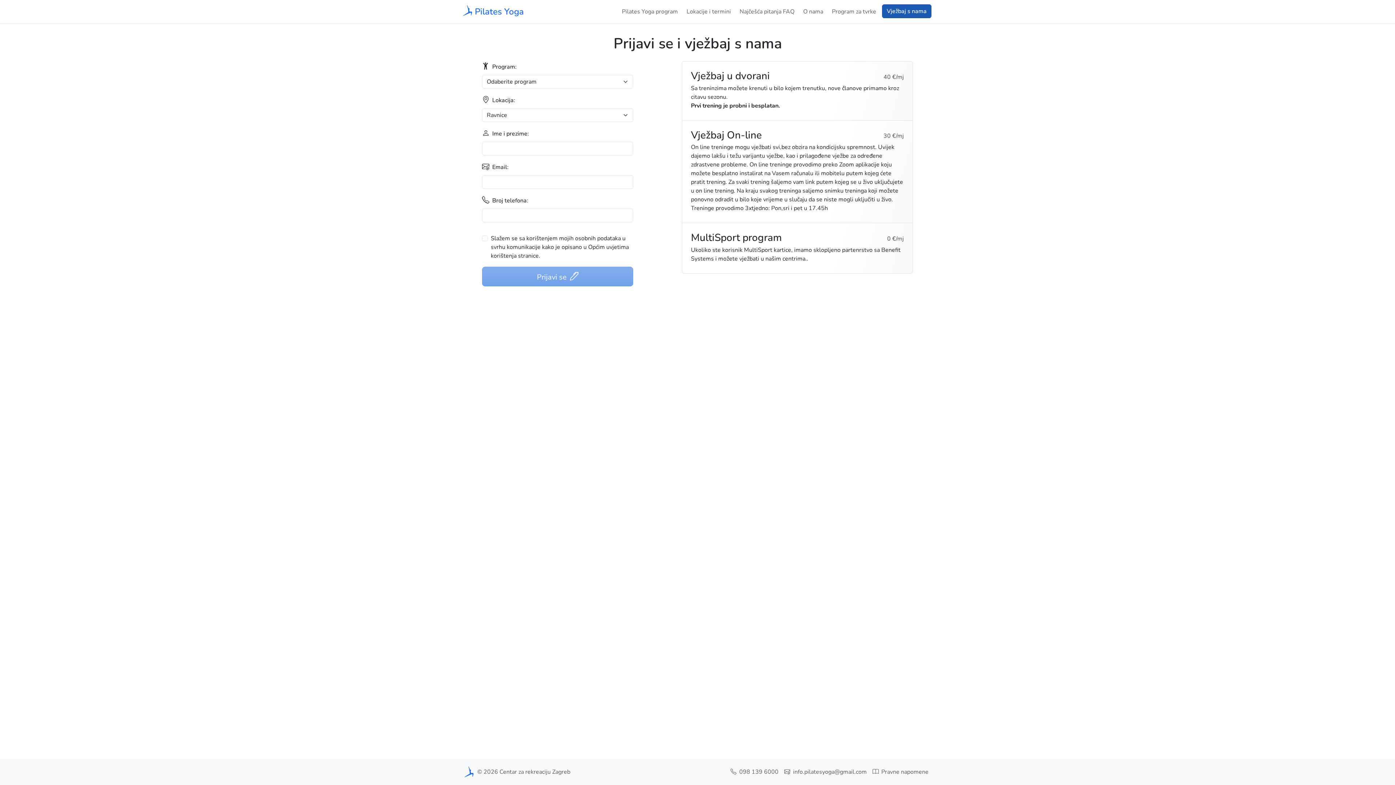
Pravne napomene (904, 772)
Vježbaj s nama (907, 11)
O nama (813, 12)
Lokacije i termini (709, 12)
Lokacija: (503, 100)
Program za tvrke (854, 12)
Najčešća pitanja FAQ (767, 12)
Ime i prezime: (510, 134)
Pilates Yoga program (650, 12)
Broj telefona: (509, 201)
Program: (504, 67)
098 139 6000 (758, 772)
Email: (500, 167)
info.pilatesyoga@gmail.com (829, 772)
